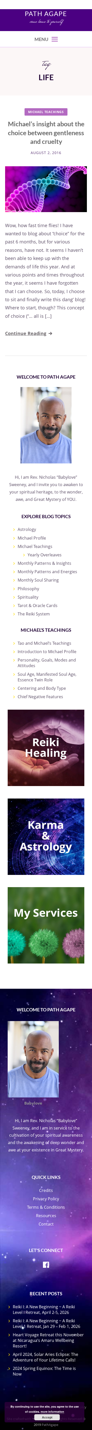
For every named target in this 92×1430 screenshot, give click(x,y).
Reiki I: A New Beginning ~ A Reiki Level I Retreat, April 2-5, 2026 (44, 1309)
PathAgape (50, 1424)
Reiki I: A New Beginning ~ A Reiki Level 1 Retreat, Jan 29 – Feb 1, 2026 (46, 1323)
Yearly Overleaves (45, 555)
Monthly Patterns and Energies (47, 571)
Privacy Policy (46, 1199)
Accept (47, 1417)
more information (52, 1411)
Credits (46, 1190)
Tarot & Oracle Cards (37, 605)
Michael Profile (32, 538)
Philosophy (28, 589)
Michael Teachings (46, 112)
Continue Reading (25, 333)
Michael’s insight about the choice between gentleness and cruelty (46, 132)
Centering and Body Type (42, 688)
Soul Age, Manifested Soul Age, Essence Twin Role (47, 677)
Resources (46, 1215)
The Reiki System (34, 614)
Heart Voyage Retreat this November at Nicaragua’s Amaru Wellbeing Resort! (48, 1340)
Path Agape (46, 13)
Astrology (27, 529)
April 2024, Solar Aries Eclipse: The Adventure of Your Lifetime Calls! (45, 1357)
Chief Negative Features (40, 696)
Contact (46, 1224)
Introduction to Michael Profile (47, 651)
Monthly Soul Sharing (38, 580)
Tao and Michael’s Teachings (44, 643)
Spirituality (28, 597)
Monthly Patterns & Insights (44, 563)
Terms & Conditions (46, 1207)
